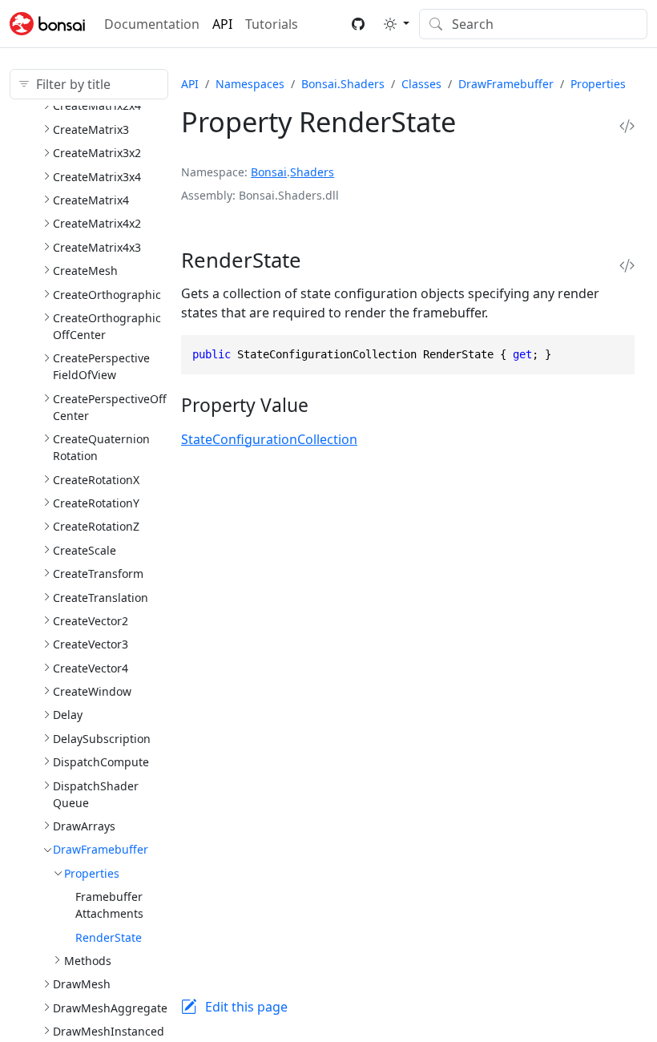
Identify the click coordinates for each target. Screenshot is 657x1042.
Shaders (312, 172)
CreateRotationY (96, 503)
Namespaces (250, 83)
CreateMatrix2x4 (97, 105)
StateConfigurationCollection (269, 439)
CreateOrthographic (107, 294)
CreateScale (84, 550)
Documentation (152, 24)
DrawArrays (84, 826)
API (222, 24)
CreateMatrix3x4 (97, 176)
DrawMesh (82, 984)
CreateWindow (92, 691)
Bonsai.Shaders (343, 83)
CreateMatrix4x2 (97, 223)
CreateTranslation (100, 597)
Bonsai (269, 172)
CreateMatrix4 (91, 200)
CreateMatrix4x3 (97, 247)
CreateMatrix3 (91, 129)
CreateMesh (85, 270)
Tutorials (271, 24)
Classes (421, 83)
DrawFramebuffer (100, 849)
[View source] (627, 126)
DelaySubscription (102, 738)
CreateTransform (98, 573)
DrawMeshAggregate (110, 1008)
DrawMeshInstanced (108, 1031)
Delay (68, 714)
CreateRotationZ (96, 526)
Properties (91, 873)
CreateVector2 (90, 620)
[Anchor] (322, 260)
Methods (87, 960)
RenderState (108, 937)
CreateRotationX (96, 479)
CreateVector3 (90, 644)
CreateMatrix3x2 (97, 152)
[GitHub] (358, 24)
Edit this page (246, 1007)
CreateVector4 (90, 668)
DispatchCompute (101, 761)
